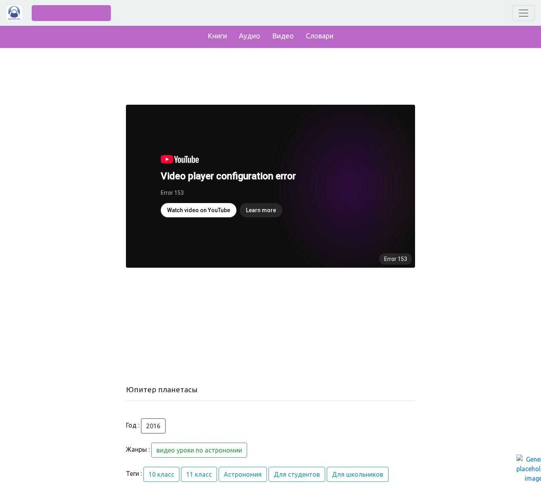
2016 (153, 426)
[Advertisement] (270, 326)
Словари (319, 36)
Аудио (249, 36)
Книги (217, 36)
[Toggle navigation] (523, 13)
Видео (283, 36)
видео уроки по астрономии (199, 450)
